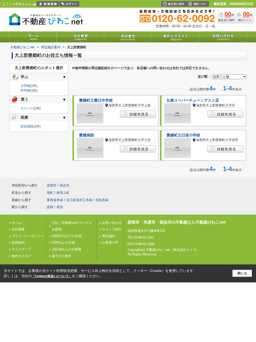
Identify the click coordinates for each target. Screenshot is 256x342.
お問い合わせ (112, 223)
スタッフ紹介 (112, 229)
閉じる (242, 273)
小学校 (25, 86)
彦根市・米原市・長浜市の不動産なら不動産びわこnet (177, 222)
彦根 (50, 207)
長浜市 (65, 185)
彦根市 (51, 185)
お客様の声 (110, 242)
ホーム (17, 223)
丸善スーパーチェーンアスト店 (192, 100)
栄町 (50, 193)
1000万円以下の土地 (67, 236)
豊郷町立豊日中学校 (96, 100)
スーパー (27, 108)
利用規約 (18, 242)
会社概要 (18, 229)
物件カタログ (21, 256)
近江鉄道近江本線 (79, 200)
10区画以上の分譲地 (66, 249)
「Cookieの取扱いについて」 (52, 276)
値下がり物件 (61, 256)
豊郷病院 (86, 135)
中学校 (25, 90)
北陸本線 (102, 200)
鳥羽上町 (63, 193)
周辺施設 (108, 236)
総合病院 (27, 126)
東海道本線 (55, 200)
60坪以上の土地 (63, 242)
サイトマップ (21, 249)
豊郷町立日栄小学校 (183, 135)
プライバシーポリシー (28, 236)
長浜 (59, 207)
